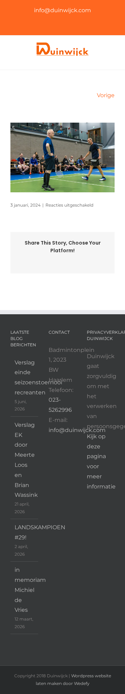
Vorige (106, 95)
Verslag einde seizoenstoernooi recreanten (25, 377)
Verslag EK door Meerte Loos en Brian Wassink (25, 460)
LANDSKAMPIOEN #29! (25, 532)
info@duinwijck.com (62, 10)
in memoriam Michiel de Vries (25, 589)
